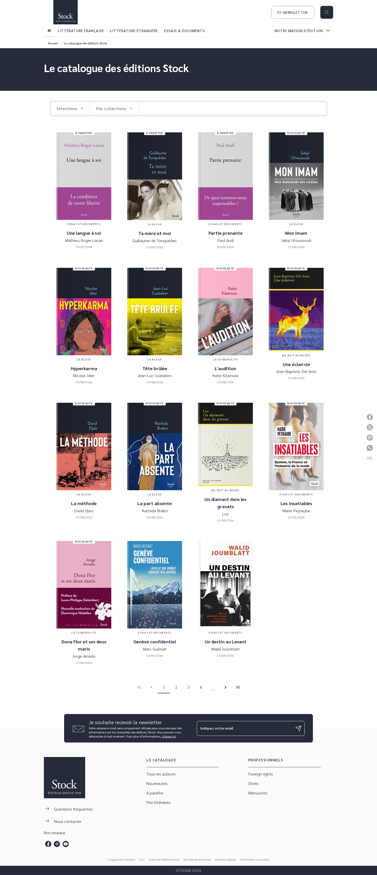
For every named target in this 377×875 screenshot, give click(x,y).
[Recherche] (326, 12)
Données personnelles (197, 859)
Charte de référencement (164, 859)
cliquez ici (169, 736)
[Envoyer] (298, 728)
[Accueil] (65, 12)
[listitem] (48, 844)
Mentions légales (225, 859)
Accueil (53, 43)
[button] (293, 12)
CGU (142, 859)
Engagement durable (121, 859)
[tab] (49, 30)
